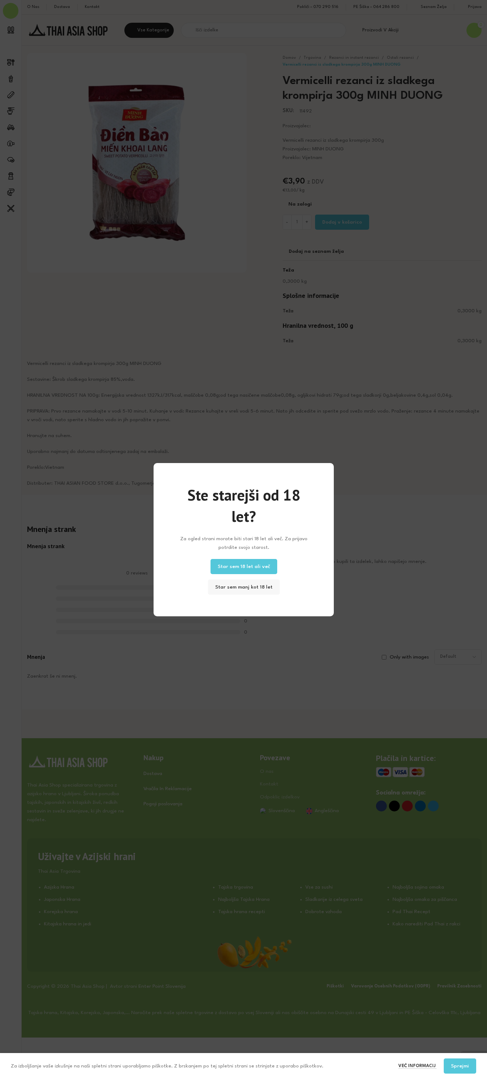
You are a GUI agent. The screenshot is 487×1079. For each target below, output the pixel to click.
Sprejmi (460, 1066)
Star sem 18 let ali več (243, 566)
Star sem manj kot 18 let (243, 586)
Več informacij (417, 1066)
